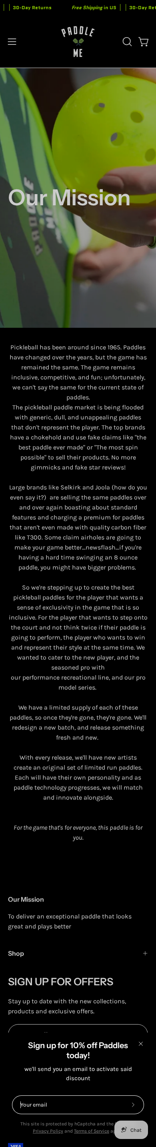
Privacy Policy (48, 1131)
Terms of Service (91, 1131)
